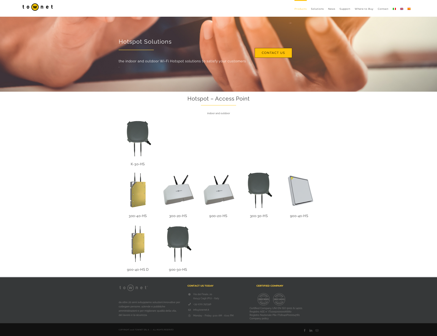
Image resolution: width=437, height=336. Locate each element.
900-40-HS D (138, 270)
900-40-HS (299, 216)
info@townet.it (201, 309)
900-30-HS (178, 270)
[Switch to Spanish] (409, 8)
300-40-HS (138, 216)
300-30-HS (259, 216)
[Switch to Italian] (394, 8)
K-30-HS (138, 164)
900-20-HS (218, 216)
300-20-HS (178, 216)
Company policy (259, 318)
